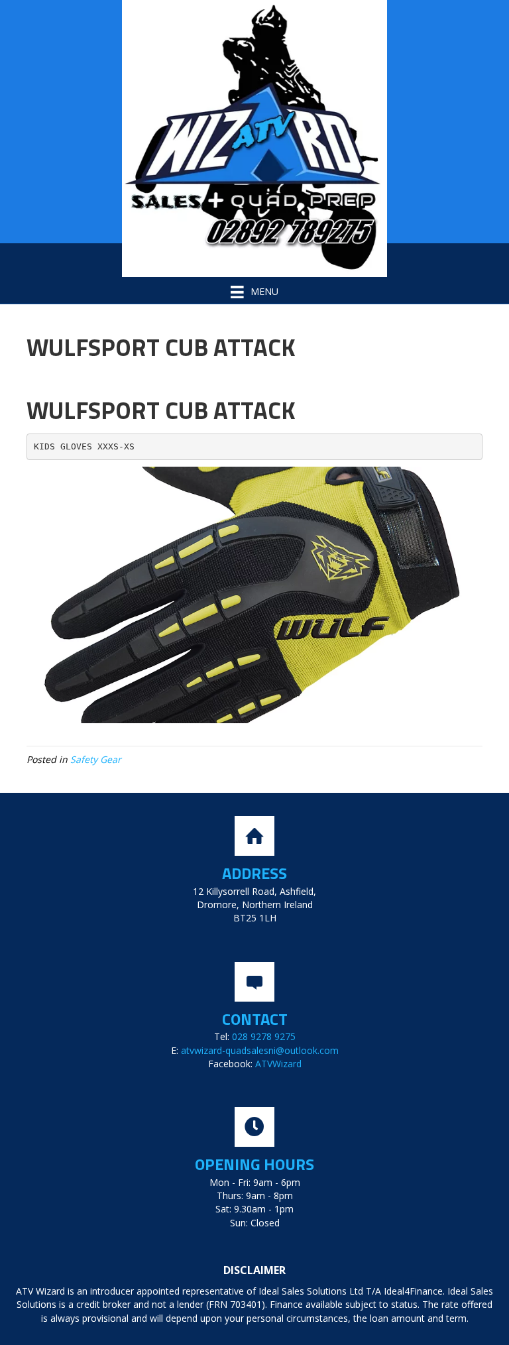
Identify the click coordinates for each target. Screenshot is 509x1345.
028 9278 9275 (264, 1036)
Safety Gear (95, 759)
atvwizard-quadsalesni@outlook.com (260, 1050)
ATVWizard (278, 1063)
